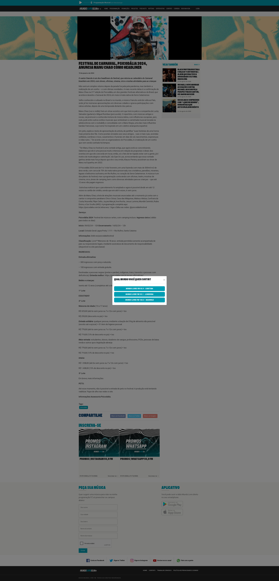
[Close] (164, 279)
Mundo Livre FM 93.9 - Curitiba (139, 289)
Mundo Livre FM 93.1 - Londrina (139, 294)
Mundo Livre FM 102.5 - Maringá (139, 300)
